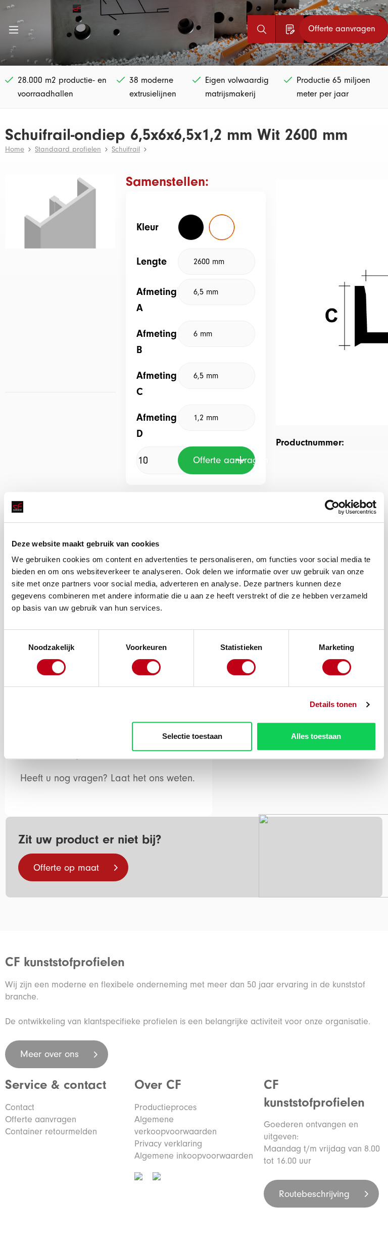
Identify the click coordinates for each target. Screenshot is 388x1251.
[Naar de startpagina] (44, 8)
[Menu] (13, 29)
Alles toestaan (316, 736)
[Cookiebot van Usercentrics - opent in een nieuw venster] (332, 507)
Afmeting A (156, 300)
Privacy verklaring (168, 1143)
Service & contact (55, 1084)
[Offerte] (290, 29)
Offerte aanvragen (224, 460)
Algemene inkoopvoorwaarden (193, 1155)
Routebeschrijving (316, 1193)
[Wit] (222, 227)
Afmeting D (156, 425)
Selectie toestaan (192, 736)
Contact (19, 1107)
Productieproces (165, 1107)
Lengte (151, 261)
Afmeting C (156, 383)
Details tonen (333, 704)
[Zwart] (191, 227)
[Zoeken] (261, 29)
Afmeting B (156, 342)
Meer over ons (51, 1054)
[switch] (146, 667)
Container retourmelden (51, 1131)
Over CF (157, 1084)
